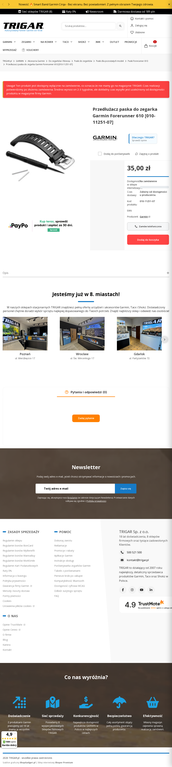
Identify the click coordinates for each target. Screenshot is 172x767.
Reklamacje (60, 545)
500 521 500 (134, 552)
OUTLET (114, 41)
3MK (97, 41)
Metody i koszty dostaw (16, 590)
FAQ (56, 595)
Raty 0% (7, 570)
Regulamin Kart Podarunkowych (20, 565)
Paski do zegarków (83, 61)
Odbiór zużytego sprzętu (68, 590)
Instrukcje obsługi (64, 560)
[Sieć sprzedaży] (52, 714)
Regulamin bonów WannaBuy (19, 555)
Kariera (6, 644)
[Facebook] (122, 590)
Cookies (7, 601)
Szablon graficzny (19, 762)
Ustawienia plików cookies (17, 606)
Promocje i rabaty (64, 550)
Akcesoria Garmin (36, 61)
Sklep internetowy (55, 762)
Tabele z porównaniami (67, 570)
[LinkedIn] (151, 590)
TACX (65, 41)
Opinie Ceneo (10, 629)
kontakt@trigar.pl (138, 560)
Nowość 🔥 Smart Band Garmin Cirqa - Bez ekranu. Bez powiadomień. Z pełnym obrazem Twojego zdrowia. (86, 4)
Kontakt (7, 649)
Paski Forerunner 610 (138, 61)
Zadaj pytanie (86, 418)
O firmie (7, 634)
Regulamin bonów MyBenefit (19, 550)
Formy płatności (12, 595)
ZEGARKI (26, 41)
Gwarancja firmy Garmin (16, 585)
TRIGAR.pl (7, 61)
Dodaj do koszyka (148, 239)
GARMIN (7, 41)
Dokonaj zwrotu (63, 540)
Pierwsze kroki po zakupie (68, 575)
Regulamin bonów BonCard (18, 545)
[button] (169, 4)
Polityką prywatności (96, 501)
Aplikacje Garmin (63, 555)
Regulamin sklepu (12, 540)
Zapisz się (125, 488)
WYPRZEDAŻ (9, 50)
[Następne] (164, 339)
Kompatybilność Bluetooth (69, 580)
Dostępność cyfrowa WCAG (69, 585)
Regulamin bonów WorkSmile (19, 560)
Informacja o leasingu (15, 575)
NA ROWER (47, 41)
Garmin (144, 216)
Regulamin (72, 497)
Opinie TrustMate (13, 624)
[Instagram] (132, 590)
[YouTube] (141, 590)
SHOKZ (82, 41)
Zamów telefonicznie (150, 225)
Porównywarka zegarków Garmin (72, 565)
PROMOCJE (131, 41)
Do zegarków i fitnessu (59, 61)
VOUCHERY (32, 50)
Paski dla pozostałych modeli (110, 61)
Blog (5, 639)
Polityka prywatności (14, 580)
